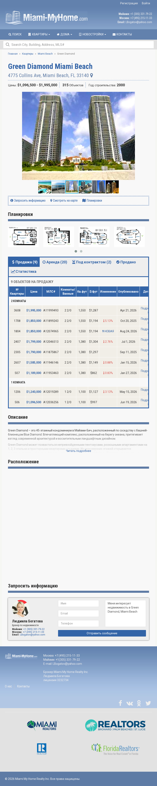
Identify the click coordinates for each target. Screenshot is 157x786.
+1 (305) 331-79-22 (141, 14)
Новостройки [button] (93, 34)
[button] (145, 95)
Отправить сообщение (102, 633)
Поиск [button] (17, 34)
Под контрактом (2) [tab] (93, 262)
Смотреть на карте (65, 200)
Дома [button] (65, 34)
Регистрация (129, 3)
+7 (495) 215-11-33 (141, 18)
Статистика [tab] (26, 271)
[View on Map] (91, 75)
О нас (8, 686)
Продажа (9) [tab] (27, 262)
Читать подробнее (78, 451)
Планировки (94, 200)
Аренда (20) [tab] (56, 262)
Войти (146, 3)
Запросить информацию (29, 200)
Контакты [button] (124, 34)
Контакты (23, 686)
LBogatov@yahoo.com (139, 22)
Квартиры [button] (39, 34)
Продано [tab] (128, 262)
